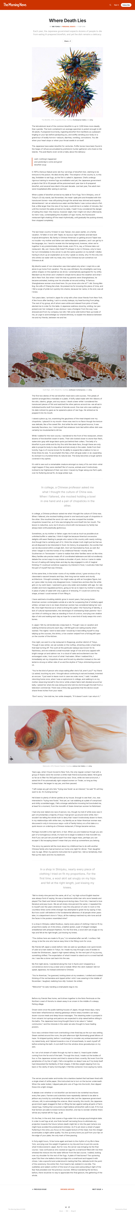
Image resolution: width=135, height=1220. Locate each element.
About (61, 1211)
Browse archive (67, 1189)
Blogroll (73, 1211)
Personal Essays (68, 26)
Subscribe (126, 5)
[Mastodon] (69, 1207)
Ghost (125, 1209)
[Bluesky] (66, 1207)
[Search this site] (110, 4)
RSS (67, 1211)
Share (66, 41)
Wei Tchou (56, 26)
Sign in (116, 5)
